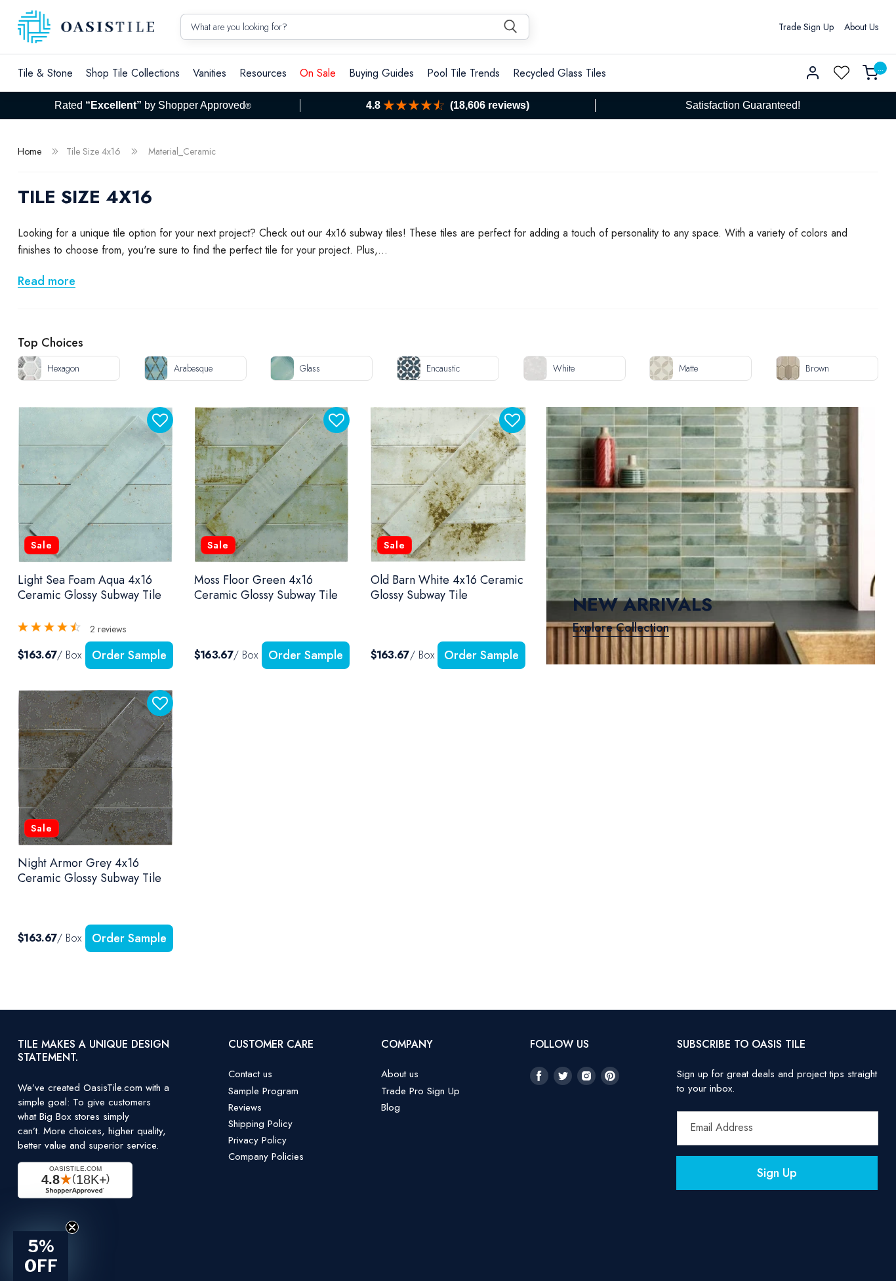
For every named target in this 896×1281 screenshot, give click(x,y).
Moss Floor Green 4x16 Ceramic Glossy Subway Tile (266, 588)
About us (399, 1074)
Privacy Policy (257, 1140)
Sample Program (263, 1091)
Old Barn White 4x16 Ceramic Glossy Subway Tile (447, 588)
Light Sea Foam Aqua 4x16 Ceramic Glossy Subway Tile (89, 588)
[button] (133, 73)
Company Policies (266, 1156)
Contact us (250, 1074)
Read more (46, 281)
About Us (861, 26)
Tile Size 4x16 (93, 151)
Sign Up (777, 1172)
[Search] (510, 26)
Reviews (245, 1107)
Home (29, 151)
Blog (390, 1107)
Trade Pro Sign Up (420, 1091)
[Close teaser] (72, 1227)
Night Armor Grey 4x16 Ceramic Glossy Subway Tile (89, 871)
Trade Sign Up (806, 26)
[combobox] (354, 27)
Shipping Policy (260, 1124)
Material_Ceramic (182, 151)
